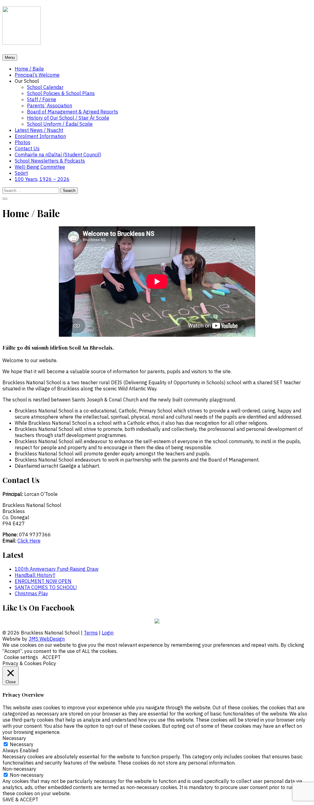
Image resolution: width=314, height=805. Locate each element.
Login (107, 633)
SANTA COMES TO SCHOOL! (46, 587)
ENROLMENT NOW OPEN (43, 581)
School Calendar (45, 87)
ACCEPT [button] (51, 657)
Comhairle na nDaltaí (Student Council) (58, 154)
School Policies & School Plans (61, 93)
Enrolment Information (40, 136)
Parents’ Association (49, 105)
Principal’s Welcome (37, 75)
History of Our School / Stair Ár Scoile (68, 118)
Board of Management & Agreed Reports (72, 112)
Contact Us (27, 148)
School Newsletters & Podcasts (50, 161)
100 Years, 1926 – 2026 (42, 179)
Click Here (28, 541)
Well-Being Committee (40, 167)
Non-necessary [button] (19, 769)
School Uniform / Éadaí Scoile (60, 124)
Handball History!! (35, 575)
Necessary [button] (14, 738)
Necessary (21, 744)
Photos (22, 142)
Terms (91, 633)
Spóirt (21, 173)
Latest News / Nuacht (39, 130)
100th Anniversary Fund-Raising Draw (56, 569)
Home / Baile (29, 69)
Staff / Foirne (41, 99)
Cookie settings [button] (21, 657)
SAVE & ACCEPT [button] (20, 799)
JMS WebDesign (47, 639)
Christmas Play (31, 593)
